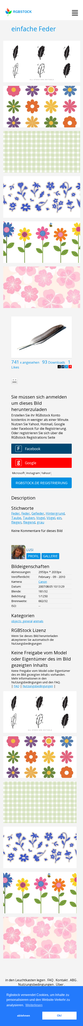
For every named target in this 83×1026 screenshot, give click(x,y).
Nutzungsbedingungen (38, 686)
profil (33, 556)
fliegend (29, 522)
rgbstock (22, 12)
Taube (16, 518)
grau (40, 522)
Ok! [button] (59, 1015)
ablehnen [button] (23, 1015)
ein (59, 518)
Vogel (40, 518)
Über (59, 984)
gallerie (50, 556)
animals (38, 621)
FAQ (16, 686)
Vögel (51, 518)
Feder (15, 513)
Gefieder (37, 513)
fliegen (16, 522)
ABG (73, 980)
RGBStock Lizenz (28, 630)
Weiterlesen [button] (34, 1005)
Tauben (29, 518)
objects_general (21, 621)
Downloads (56, 362)
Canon (42, 582)
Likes (15, 367)
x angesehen (29, 362)
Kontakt (62, 980)
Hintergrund (55, 513)
